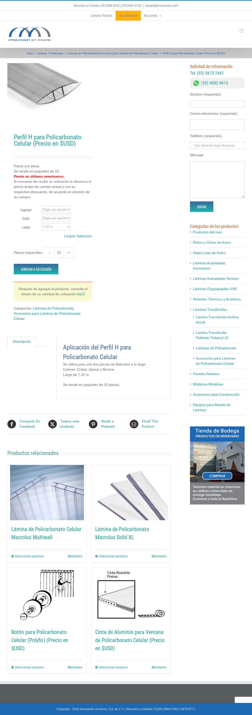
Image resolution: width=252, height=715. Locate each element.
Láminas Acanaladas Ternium (216, 278)
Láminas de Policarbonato (53, 308)
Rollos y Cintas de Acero (212, 242)
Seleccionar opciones (29, 556)
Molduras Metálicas (208, 384)
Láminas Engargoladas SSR (215, 289)
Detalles (76, 556)
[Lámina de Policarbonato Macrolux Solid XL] (131, 492)
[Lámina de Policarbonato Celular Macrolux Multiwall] (47, 492)
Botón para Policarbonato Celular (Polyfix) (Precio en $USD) (39, 640)
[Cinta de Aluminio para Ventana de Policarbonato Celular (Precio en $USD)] (131, 595)
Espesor (26, 210)
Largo (26, 227)
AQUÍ (81, 294)
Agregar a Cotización (36, 269)
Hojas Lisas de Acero (209, 253)
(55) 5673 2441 (210, 73)
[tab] (21, 341)
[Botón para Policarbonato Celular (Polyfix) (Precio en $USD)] (47, 595)
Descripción (22, 341)
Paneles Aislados (206, 374)
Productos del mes (207, 232)
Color (26, 219)
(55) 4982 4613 (214, 82)
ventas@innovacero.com (161, 5)
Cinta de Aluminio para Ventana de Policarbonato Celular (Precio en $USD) (130, 640)
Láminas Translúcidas (210, 309)
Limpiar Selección (78, 236)
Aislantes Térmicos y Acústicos (217, 299)
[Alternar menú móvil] (242, 30)
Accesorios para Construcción (216, 394)
